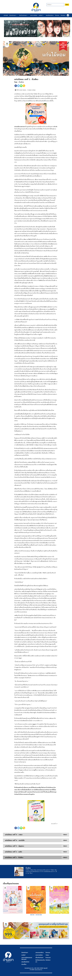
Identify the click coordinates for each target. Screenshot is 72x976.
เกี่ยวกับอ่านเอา (39, 958)
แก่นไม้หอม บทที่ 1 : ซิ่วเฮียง (14, 857)
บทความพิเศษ (33, 15)
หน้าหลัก (6, 15)
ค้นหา (67, 5)
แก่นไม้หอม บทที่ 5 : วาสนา (13, 834)
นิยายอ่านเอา (12, 15)
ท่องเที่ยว (23, 964)
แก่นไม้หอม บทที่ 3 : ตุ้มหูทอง (14, 846)
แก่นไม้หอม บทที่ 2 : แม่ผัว (13, 852)
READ (65, 835)
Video (47, 955)
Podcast (48, 958)
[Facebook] (15, 86)
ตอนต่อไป (54, 824)
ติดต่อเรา (63, 15)
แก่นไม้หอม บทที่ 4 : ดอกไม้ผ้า (15, 840)
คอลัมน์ (41, 15)
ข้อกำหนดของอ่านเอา (40, 961)
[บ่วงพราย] (59, 900)
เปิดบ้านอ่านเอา (23, 15)
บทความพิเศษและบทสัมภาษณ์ (26, 958)
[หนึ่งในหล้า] (13, 900)
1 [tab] (31, 914)
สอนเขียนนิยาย (50, 15)
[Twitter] (18, 86)
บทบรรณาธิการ (40, 952)
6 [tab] (40, 914)
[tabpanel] (12, 900)
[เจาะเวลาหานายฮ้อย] (36, 900)
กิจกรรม (57, 15)
